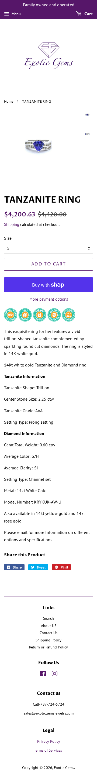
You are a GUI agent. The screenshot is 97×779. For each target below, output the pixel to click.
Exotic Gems (64, 767)
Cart (88, 14)
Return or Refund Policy (48, 647)
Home (8, 101)
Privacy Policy (48, 741)
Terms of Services (48, 750)
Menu (16, 13)
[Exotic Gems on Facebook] (43, 674)
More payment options (48, 299)
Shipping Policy (48, 640)
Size (8, 238)
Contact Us (48, 632)
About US (48, 625)
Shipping (11, 224)
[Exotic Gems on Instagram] (54, 674)
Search (48, 618)
